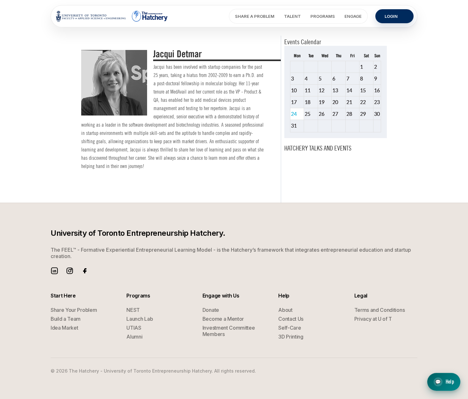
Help (444, 382)
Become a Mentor (223, 319)
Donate (210, 310)
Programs (322, 16)
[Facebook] (85, 271)
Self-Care (289, 328)
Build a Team (66, 319)
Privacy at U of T (373, 319)
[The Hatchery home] (150, 16)
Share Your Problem (74, 310)
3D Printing (290, 336)
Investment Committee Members (228, 331)
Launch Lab (139, 319)
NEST (133, 310)
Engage (353, 16)
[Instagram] (70, 271)
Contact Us (290, 319)
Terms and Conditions (379, 310)
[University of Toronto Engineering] (91, 16)
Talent (292, 16)
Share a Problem (254, 16)
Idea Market (64, 328)
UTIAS (133, 328)
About (285, 310)
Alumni (134, 336)
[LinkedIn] (54, 271)
